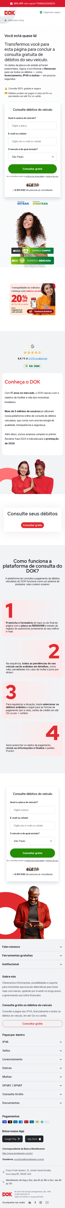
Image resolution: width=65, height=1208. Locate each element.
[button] (32, 947)
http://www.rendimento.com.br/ (17, 1153)
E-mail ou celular (17, 133)
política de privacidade (34, 176)
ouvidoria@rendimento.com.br (29, 1159)
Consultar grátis (32, 525)
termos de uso (52, 176)
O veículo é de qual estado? (23, 149)
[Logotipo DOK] (10, 13)
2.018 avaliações (38, 358)
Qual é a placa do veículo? (22, 118)
